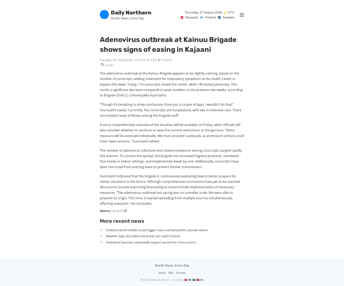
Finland (165, 60)
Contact (181, 272)
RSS (170, 272)
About (162, 272)
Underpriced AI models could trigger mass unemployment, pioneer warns (156, 230)
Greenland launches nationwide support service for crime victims (151, 242)
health (109, 65)
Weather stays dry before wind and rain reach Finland (143, 236)
